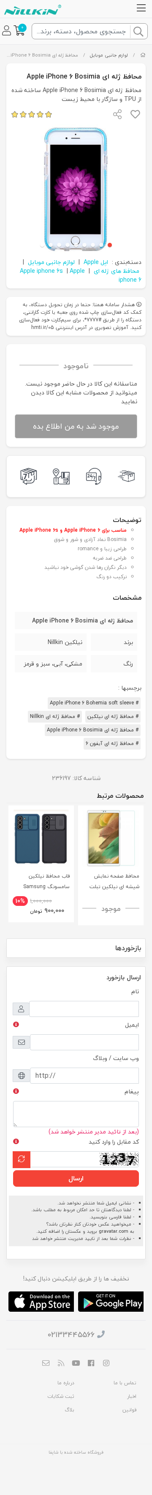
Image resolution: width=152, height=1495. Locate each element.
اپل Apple (96, 262)
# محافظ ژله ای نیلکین (112, 716)
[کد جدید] (21, 1159)
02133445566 (71, 1334)
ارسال (76, 1178)
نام (135, 991)
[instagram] (106, 1364)
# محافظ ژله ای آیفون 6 (112, 743)
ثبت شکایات (60, 1396)
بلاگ (69, 1409)
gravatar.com (113, 1231)
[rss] (61, 1364)
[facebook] (91, 1364)
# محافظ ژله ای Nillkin (55, 716)
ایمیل (132, 1024)
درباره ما (65, 1382)
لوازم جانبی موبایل (109, 55)
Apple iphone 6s (41, 271)
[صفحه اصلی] (143, 55)
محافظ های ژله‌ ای (116, 271)
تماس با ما (125, 1382)
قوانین (129, 1409)
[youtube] (76, 1364)
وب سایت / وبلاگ (116, 1058)
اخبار (131, 1396)
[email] (46, 1364)
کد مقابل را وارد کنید (114, 1141)
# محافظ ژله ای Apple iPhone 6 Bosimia (92, 730)
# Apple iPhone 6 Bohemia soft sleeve (94, 703)
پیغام (132, 1091)
